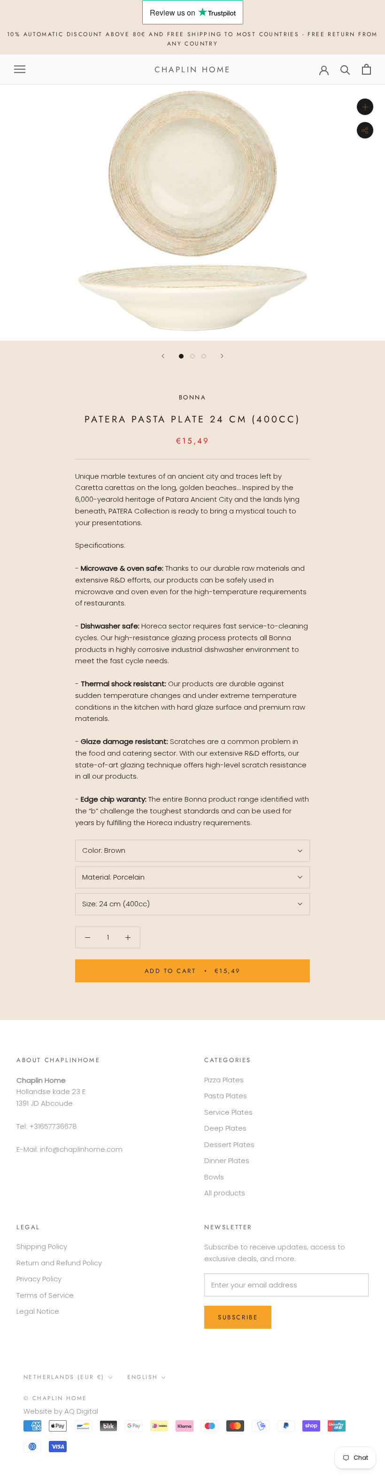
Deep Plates (225, 1128)
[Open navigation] (19, 69)
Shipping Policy (41, 1246)
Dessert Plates (229, 1144)
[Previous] (163, 356)
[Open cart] (366, 69)
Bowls (214, 1177)
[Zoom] (365, 107)
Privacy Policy (39, 1279)
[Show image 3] (203, 356)
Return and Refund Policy (59, 1263)
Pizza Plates (224, 1080)
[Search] (345, 69)
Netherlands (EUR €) (64, 1377)
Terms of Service (45, 1295)
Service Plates (228, 1112)
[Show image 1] (181, 356)
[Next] (222, 356)
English (142, 1377)
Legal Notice (37, 1311)
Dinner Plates (226, 1160)
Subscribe (238, 1317)
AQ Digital (81, 1411)
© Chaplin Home (55, 1398)
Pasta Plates (225, 1096)
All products (224, 1193)
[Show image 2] (192, 356)
